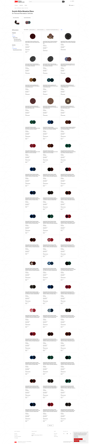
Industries (21, 5)
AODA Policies (56, 436)
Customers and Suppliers (17, 436)
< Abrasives (13, 36)
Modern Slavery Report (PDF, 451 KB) (37, 435)
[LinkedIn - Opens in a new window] (64, 433)
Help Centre (55, 433)
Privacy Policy (24, 441)
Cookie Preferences (29, 441)
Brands (26, 5)
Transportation (40, 29)
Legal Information (20, 441)
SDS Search (33, 433)
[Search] (63, 2)
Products (16, 5)
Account (72, 5)
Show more (50, 425)
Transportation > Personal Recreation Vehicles (52, 29)
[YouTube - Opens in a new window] (67, 433)
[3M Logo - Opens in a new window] (19, 2)
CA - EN (71, 1)
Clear (61, 29)
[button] (83, 441)
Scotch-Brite (32, 29)
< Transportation (14, 48)
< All (12, 34)
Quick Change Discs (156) (17, 40)
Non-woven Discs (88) (17, 39)
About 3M (15, 433)
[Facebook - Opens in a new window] (70, 433)
